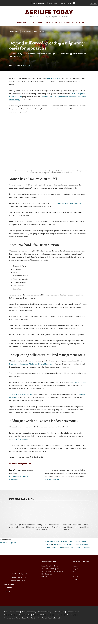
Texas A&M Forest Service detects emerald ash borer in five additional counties (76, 527)
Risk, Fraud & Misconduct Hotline (44, 615)
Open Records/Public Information (50, 618)
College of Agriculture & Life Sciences (76, 547)
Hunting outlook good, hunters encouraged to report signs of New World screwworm (48, 527)
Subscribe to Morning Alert (50, 569)
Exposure (75, 579)
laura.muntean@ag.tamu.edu (19, 476)
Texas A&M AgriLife (53, 78)
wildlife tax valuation (21, 439)
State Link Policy (59, 612)
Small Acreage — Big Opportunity (21, 394)
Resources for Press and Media (52, 571)
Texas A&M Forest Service (62, 544)
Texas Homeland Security (67, 615)
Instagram (75, 569)
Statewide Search (73, 612)
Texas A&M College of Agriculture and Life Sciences (58, 97)
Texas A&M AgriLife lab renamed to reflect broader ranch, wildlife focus (22, 526)
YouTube (75, 577)
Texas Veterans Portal (12, 618)
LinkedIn (74, 571)
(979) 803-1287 (22, 578)
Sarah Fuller (26, 65)
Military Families (25, 615)
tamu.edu (7, 591)
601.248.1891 (13, 479)
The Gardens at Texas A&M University (67, 203)
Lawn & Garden (39, 31)
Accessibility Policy (44, 612)
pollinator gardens (79, 382)
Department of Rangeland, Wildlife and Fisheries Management (31, 364)
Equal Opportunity (29, 618)
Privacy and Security (29, 612)
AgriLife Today (49, 12)
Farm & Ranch (26, 31)
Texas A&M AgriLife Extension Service (58, 541)
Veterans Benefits (10, 615)
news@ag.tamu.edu (52, 479)
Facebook (75, 566)
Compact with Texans (12, 612)
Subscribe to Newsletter (49, 566)
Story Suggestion (47, 574)
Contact (44, 577)
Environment (14, 31)
